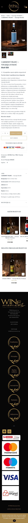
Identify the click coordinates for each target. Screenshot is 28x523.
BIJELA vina (10, 239)
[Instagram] (9, 431)
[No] (26, 518)
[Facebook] (4, 431)
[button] (25, 6)
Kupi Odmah (14, 138)
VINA (8, 15)
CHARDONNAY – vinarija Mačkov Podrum (14, 278)
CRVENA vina (11, 155)
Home (3, 15)
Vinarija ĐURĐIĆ (16, 15)
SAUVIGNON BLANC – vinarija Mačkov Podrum (10, 237)
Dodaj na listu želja (25, 133)
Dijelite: (3, 162)
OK (14, 520)
